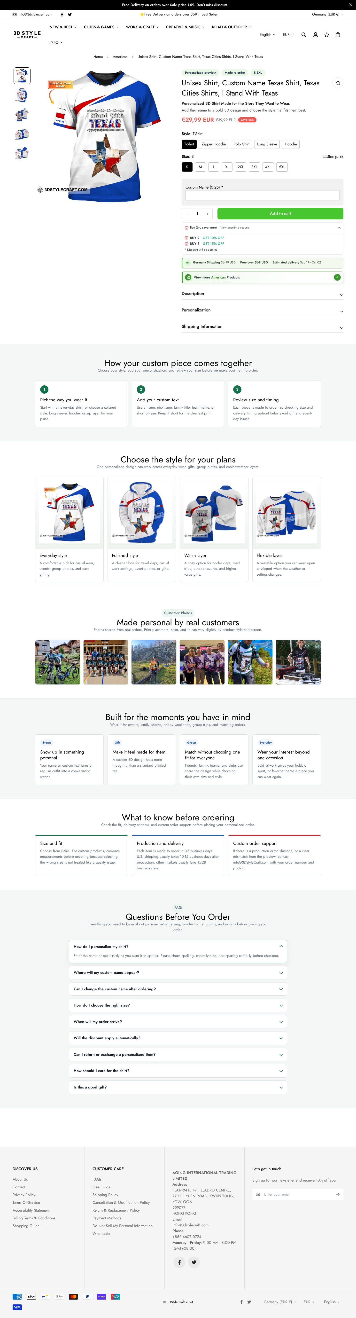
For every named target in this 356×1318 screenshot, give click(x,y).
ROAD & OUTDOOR (229, 27)
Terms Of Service (26, 1202)
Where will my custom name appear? (106, 972)
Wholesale (101, 1233)
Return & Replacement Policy (116, 1210)
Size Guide (101, 1187)
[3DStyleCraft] (27, 34)
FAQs (97, 1179)
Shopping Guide (26, 1226)
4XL (268, 167)
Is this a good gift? (90, 1087)
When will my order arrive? (98, 1021)
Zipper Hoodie (214, 144)
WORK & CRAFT (140, 27)
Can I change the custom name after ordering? (115, 989)
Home (98, 56)
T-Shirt (189, 144)
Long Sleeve (267, 144)
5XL (282, 167)
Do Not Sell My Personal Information (123, 1226)
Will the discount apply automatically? (107, 1038)
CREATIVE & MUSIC (183, 27)
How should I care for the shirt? (102, 1070)
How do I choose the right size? (102, 1005)
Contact (19, 1187)
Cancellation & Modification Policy (121, 1202)
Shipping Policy (105, 1195)
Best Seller (209, 14)
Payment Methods (107, 1218)
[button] (336, 34)
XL (227, 167)
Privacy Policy (24, 1195)
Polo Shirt (241, 144)
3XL (254, 167)
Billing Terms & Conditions (34, 1218)
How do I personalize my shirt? (101, 946)
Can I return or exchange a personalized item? (115, 1054)
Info (54, 42)
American (120, 56)
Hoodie (291, 144)
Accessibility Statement (31, 1210)
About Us (20, 1179)
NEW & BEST (60, 27)
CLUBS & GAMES (99, 27)
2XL (241, 167)
